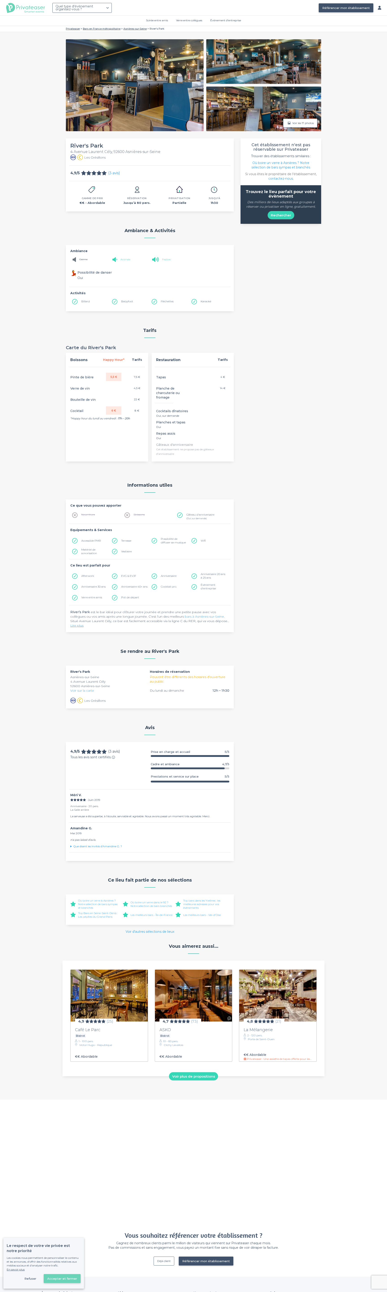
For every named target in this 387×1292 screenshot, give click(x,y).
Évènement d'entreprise (225, 20)
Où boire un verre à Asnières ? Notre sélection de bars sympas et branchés (98, 904)
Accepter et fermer (62, 1278)
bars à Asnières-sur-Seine (204, 616)
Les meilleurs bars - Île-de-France (151, 915)
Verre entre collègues (189, 20)
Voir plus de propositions (193, 1076)
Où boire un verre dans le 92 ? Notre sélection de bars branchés (151, 904)
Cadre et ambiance (190, 764)
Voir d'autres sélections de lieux (150, 932)
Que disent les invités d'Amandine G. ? (97, 846)
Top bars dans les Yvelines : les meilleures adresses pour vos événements (201, 904)
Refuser (30, 1278)
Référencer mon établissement (346, 8)
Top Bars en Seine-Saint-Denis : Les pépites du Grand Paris (98, 914)
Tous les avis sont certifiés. (90, 757)
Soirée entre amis (157, 20)
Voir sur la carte (82, 690)
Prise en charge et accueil (190, 751)
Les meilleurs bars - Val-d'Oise (202, 915)
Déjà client (164, 1261)
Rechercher (281, 215)
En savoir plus (16, 1269)
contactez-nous (280, 178)
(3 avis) (114, 173)
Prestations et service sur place (190, 776)
